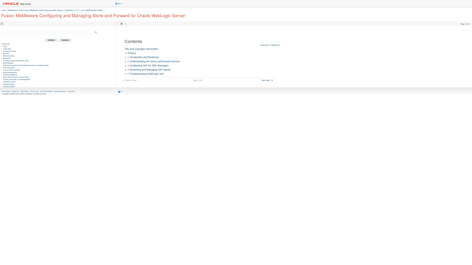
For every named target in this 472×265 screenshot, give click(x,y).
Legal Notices (24, 91)
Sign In (119, 3)
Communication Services (11, 70)
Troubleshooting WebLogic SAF (145, 74)
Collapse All (274, 45)
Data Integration (8, 63)
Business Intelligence (10, 75)
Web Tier (6, 53)
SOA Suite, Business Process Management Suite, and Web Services (26, 65)
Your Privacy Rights (46, 91)
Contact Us (15, 91)
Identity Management (10, 72)
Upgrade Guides (8, 84)
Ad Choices (71, 91)
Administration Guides (94, 10)
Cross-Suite (7, 49)
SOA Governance (9, 67)
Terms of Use (34, 91)
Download (65, 40)
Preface (131, 53)
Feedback (51, 40)
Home (4, 10)
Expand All (265, 45)
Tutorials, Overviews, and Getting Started (16, 79)
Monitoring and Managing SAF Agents (149, 69)
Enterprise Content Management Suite (16, 61)
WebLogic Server (9, 56)
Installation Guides (9, 82)
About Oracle (6, 91)
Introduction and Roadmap (143, 57)
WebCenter (7, 58)
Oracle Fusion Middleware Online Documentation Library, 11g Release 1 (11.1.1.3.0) (51, 10)
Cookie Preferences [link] (60, 91)
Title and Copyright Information (141, 49)
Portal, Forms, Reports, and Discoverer (16, 77)
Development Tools (9, 51)
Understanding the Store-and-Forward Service (153, 61)
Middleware (12, 10)
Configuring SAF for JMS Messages (148, 65)
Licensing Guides (9, 86)
